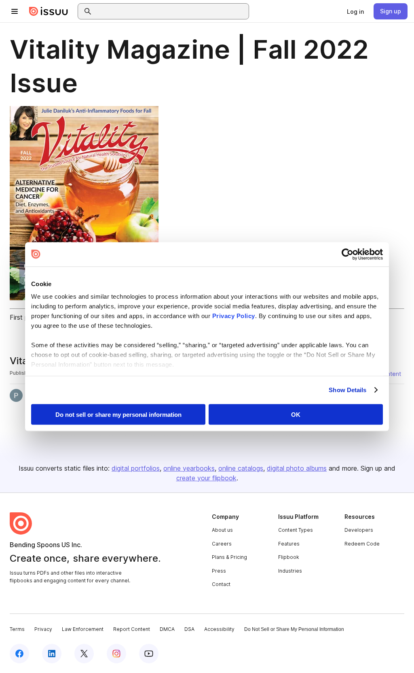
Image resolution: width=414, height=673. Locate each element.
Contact (221, 584)
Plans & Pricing (229, 557)
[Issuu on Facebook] (19, 653)
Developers (358, 530)
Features (289, 544)
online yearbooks (189, 468)
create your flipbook (206, 478)
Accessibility (219, 629)
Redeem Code (362, 544)
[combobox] (170, 11)
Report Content (131, 629)
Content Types (295, 530)
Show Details (347, 389)
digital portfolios (136, 468)
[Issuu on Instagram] (116, 653)
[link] (355, 11)
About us (222, 530)
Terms (17, 629)
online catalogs (240, 468)
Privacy (43, 629)
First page (24, 317)
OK (295, 414)
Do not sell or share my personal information (118, 414)
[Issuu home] (48, 11)
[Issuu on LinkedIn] (51, 653)
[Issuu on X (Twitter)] (84, 653)
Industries (290, 571)
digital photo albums (297, 468)
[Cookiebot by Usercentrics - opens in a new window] (347, 254)
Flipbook (288, 557)
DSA (189, 629)
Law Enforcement (83, 629)
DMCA (167, 629)
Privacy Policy (233, 315)
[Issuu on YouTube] (148, 653)
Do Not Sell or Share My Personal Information (294, 629)
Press (219, 571)
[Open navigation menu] (14, 11)
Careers (222, 544)
